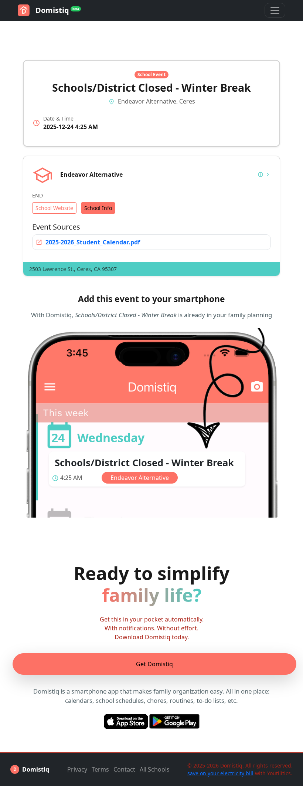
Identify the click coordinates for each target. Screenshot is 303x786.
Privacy (77, 769)
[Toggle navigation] (275, 10)
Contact (124, 769)
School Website (54, 207)
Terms (100, 769)
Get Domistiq (154, 664)
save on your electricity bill (220, 773)
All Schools (155, 769)
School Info (98, 207)
